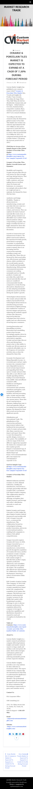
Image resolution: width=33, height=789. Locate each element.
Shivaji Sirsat (22, 82)
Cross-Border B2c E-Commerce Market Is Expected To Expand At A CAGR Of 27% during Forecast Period (10, 761)
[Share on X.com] (13, 734)
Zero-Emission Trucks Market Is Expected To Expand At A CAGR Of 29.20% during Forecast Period (22, 760)
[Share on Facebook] (9, 734)
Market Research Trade (16, 8)
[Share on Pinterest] (23, 734)
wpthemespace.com (16, 786)
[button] (30, 2)
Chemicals (17, 50)
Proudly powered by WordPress (16, 782)
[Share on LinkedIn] (16, 734)
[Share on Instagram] (19, 734)
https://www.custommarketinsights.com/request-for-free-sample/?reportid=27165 (17, 156)
